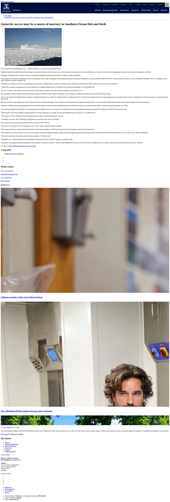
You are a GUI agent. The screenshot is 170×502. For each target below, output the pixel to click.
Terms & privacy (10, 489)
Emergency (8, 487)
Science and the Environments (14, 154)
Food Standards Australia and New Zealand (22, 146)
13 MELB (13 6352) (11, 458)
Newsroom (8, 448)
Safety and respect (10, 446)
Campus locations (10, 451)
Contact (7, 449)
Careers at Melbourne (11, 444)
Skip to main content (7, 1)
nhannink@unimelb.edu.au (9, 174)
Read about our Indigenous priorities (12, 434)
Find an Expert (5, 181)
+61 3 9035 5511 (15, 460)
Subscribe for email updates (9, 424)
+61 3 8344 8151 (6, 177)
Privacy (7, 492)
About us (7, 442)
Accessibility (9, 491)
